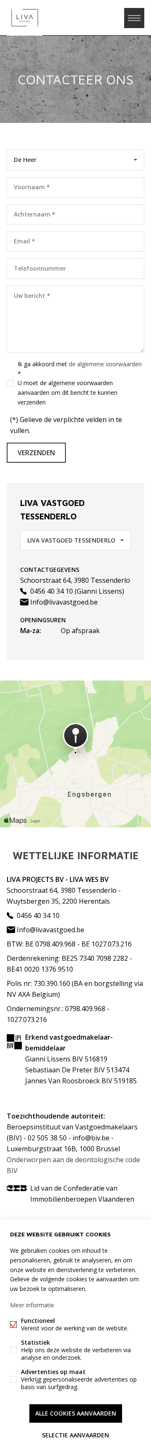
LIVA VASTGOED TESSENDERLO (71, 540)
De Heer (25, 160)
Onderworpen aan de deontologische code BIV (73, 1165)
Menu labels (134, 18)
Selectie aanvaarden (75, 1435)
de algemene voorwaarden (105, 364)
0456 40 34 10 (51, 591)
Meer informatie (32, 1305)
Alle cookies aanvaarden (75, 1413)
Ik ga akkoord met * (80, 383)
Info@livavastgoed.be (63, 602)
